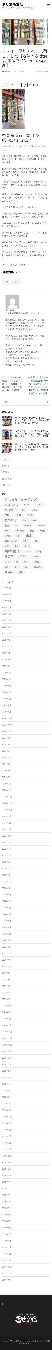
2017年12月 (7, 1267)
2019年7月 (6, 1143)
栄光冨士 (12, 551)
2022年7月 (6, 908)
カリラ (26, 504)
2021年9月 (6, 973)
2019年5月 (6, 1156)
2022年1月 (6, 947)
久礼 (7, 515)
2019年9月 (6, 1130)
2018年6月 (6, 1228)
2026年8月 (6, 588)
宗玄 (18, 536)
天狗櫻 (7, 536)
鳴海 (21, 572)
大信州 (20, 530)
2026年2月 (6, 627)
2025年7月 (6, 673)
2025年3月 (6, 699)
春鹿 (7, 546)
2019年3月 (6, 1169)
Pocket (18, 272)
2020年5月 (6, 1077)
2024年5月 (6, 764)
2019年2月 (6, 1175)
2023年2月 (6, 862)
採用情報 (5, 472)
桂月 (28, 551)
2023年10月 (7, 810)
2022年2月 (6, 940)
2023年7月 (6, 829)
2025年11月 (7, 646)
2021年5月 (6, 999)
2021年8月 (6, 979)
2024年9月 (6, 738)
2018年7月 (6, 1221)
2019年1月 (6, 1182)
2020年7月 (6, 1064)
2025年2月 (6, 705)
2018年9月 (6, 1208)
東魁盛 (27, 546)
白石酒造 (35, 556)
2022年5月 (6, 921)
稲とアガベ (22, 561)
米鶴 (37, 562)
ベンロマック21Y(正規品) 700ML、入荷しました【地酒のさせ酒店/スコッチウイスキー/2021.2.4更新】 (12, 383)
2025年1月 (6, 712)
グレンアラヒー (10, 510)
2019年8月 (6, 1136)
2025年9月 (6, 659)
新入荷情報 (43, 71)
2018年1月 (6, 1260)
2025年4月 (6, 692)
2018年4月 (6, 1241)
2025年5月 (6, 686)
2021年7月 (6, 986)
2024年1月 (6, 790)
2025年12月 (7, 640)
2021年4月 (6, 1006)
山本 (29, 535)
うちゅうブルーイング (21, 499)
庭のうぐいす (11, 541)
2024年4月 (6, 770)
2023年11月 (7, 803)
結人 (7, 567)
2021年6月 (6, 993)
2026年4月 (6, 614)
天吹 (42, 530)
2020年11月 (7, 1038)
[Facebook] (2, 1303)
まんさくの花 (11, 504)
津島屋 (9, 556)
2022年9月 (6, 895)
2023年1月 (6, 868)
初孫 (34, 520)
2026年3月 (6, 620)
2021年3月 (6, 1012)
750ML (21, 264)
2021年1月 (6, 1025)
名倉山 (7, 530)
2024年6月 (6, 757)
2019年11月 (7, 1117)
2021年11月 (7, 960)
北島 (7, 525)
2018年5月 (6, 1234)
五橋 (18, 515)
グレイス (38, 504)
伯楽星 (30, 515)
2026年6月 (6, 601)
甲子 (22, 556)
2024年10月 (7, 731)
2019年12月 (7, 1110)
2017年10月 (7, 1280)
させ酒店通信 (12, 4)
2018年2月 (6, 1254)
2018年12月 (7, 1188)
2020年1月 (6, 1104)
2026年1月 (6, 633)
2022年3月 (6, 934)
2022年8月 (6, 901)
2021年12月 (7, 953)
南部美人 (27, 525)
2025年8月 (6, 666)
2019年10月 (7, 1123)
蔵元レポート (7, 485)
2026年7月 (6, 594)
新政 (36, 541)
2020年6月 (6, 1071)
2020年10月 (7, 1045)
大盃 (32, 531)
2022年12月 (7, 875)
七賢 (23, 510)
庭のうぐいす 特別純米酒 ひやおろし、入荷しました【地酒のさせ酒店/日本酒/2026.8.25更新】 (32, 447)
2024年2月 (6, 784)
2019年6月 (6, 1149)
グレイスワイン (11, 282)
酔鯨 (26, 567)
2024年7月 (6, 751)
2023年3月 (6, 855)
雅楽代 (37, 567)
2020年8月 (6, 1058)
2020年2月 (6, 1097)
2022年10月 (7, 888)
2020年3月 (6, 1090)
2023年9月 (6, 816)
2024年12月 (7, 718)
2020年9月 (6, 1051)
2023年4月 (6, 849)
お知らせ (5, 466)
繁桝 (16, 567)
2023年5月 (6, 842)
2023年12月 (7, 797)
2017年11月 (7, 1273)
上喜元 (34, 510)
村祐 (16, 546)
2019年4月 (6, 1162)
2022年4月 (6, 927)
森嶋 (38, 551)
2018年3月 (6, 1247)
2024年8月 (6, 744)
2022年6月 (6, 914)
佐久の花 (10, 520)
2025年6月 (6, 679)
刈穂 (24, 520)
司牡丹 (41, 525)
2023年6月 (6, 836)
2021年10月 (7, 966)
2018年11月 (7, 1195)
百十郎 (7, 562)
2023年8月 (6, 823)
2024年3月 (6, 777)
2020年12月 (7, 1032)
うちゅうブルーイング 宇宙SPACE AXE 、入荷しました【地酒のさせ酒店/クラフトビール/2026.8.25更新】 (32, 433)
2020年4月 (6, 1084)
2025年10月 (7, 653)
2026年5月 (6, 607)
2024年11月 (7, 725)
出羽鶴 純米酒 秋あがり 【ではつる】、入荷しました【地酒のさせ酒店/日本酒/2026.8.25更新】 (32, 420)
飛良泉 (9, 572)
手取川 (25, 541)
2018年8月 (6, 1215)
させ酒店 (7, 71)
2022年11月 (7, 881)
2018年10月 (7, 1201)
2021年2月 (6, 1019)
